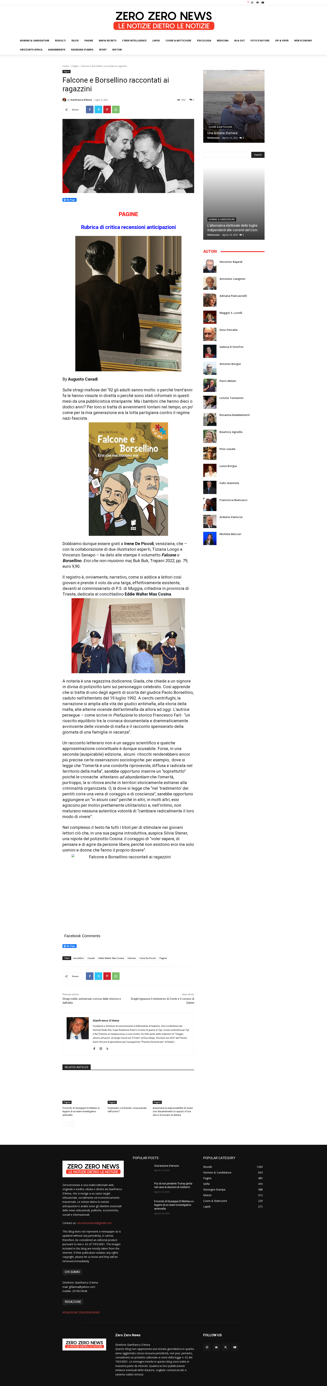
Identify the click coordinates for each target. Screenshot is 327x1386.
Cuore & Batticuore (220, 127)
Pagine (75, 66)
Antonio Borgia (230, 364)
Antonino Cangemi (232, 279)
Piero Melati (228, 381)
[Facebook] (89, 109)
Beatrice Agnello (231, 432)
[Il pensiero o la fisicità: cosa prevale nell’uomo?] (128, 1089)
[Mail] (257, 2)
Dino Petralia (228, 330)
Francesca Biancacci (233, 500)
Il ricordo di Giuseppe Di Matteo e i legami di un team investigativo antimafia (81, 1111)
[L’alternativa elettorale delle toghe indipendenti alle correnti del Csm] (234, 203)
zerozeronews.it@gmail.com (94, 1223)
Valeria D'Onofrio (232, 347)
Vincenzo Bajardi (231, 262)
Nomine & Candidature (222, 219)
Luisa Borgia (228, 466)
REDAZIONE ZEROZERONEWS (81, 1312)
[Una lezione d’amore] (234, 106)
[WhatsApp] (116, 109)
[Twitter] (98, 109)
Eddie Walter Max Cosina (111, 958)
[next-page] (71, 1124)
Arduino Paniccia (231, 517)
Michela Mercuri (230, 534)
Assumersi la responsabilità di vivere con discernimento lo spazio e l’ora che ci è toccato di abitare (173, 1111)
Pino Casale (227, 449)
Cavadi (91, 958)
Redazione (213, 137)
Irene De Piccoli (148, 958)
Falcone (132, 958)
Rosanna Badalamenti (235, 415)
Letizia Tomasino (232, 398)
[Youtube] (263, 2)
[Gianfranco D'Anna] (64, 100)
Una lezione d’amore (222, 133)
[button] (249, 2)
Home (65, 66)
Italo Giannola (229, 483)
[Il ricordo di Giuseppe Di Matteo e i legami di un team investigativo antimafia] (83, 1089)
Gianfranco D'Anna (81, 99)
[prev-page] (64, 1124)
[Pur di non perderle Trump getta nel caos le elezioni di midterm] (142, 1188)
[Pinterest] (107, 109)
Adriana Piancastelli (233, 296)
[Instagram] (252, 2)
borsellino (78, 958)
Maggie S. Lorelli (231, 313)
